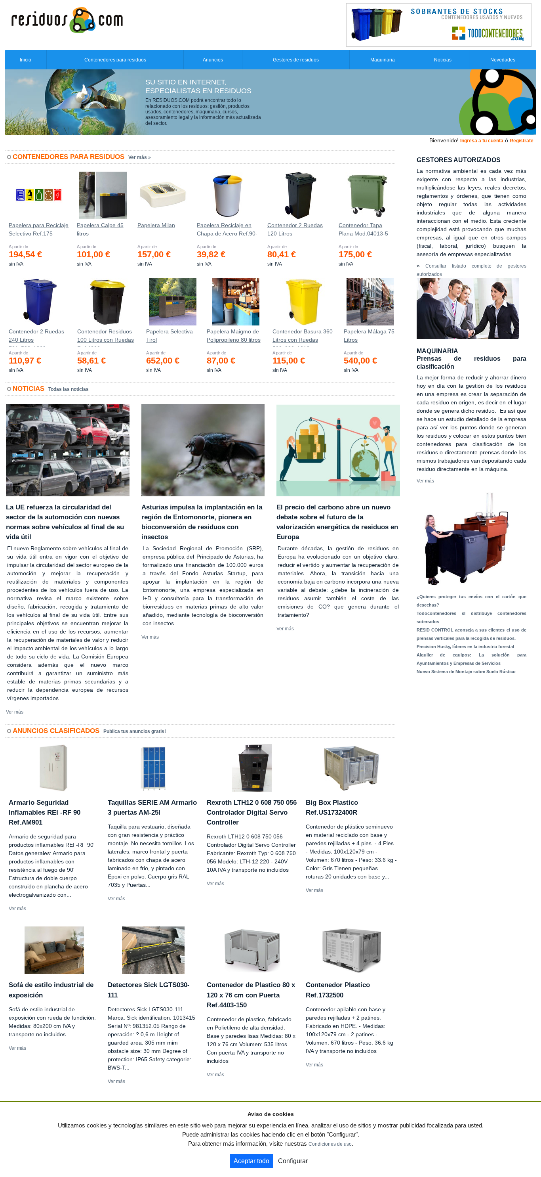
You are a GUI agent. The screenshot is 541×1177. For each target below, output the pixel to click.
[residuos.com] (67, 19)
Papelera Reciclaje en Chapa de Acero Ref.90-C (227, 231)
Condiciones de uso (330, 1144)
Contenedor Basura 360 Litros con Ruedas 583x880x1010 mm (302, 337)
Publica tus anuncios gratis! (134, 731)
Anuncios (213, 60)
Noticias (442, 60)
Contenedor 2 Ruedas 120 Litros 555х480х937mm (295, 231)
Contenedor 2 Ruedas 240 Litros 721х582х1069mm (36, 337)
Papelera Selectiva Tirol (169, 335)
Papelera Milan (156, 225)
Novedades (502, 60)
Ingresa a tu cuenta (481, 141)
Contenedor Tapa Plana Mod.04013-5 (363, 229)
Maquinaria (382, 60)
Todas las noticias (68, 389)
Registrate (521, 141)
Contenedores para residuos (115, 60)
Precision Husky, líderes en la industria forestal (465, 646)
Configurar (293, 1161)
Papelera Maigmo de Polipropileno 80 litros (234, 335)
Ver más (14, 712)
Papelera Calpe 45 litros (100, 229)
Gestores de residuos (296, 60)
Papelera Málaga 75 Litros (369, 335)
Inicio (25, 60)
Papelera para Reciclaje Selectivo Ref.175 (39, 229)
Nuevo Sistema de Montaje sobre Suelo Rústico (466, 671)
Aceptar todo (251, 1161)
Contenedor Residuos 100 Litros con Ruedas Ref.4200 (105, 337)
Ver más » (139, 157)
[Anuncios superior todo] (438, 24)
